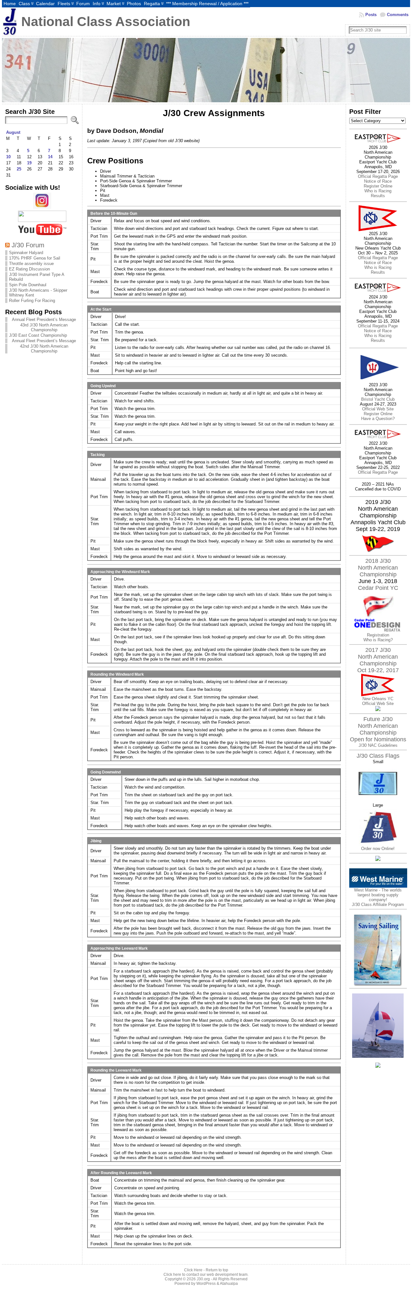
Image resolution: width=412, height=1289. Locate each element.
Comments (397, 14)
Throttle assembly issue (31, 263)
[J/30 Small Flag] (378, 801)
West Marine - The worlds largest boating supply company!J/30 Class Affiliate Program (378, 897)
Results (378, 195)
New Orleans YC (377, 698)
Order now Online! (378, 848)
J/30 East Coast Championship (38, 335)
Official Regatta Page (378, 176)
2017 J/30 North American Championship (378, 657)
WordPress (206, 1283)
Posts (371, 14)
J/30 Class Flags (378, 756)
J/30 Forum (28, 245)
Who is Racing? (378, 639)
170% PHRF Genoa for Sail (34, 258)
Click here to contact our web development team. (206, 1274)
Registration (378, 635)
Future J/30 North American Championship (378, 726)
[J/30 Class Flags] (378, 844)
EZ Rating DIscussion (29, 269)
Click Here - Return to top (206, 1270)
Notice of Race (378, 181)
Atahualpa (229, 1283)
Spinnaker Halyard (26, 252)
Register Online (378, 186)
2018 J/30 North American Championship (378, 568)
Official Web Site (378, 409)
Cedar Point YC (378, 588)
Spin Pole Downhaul (27, 284)
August (13, 132)
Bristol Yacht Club (378, 399)
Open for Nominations (378, 739)
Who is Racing (377, 190)
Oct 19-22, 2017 (378, 670)
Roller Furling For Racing (32, 300)
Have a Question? (378, 418)
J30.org (203, 1279)
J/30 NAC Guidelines (378, 745)
